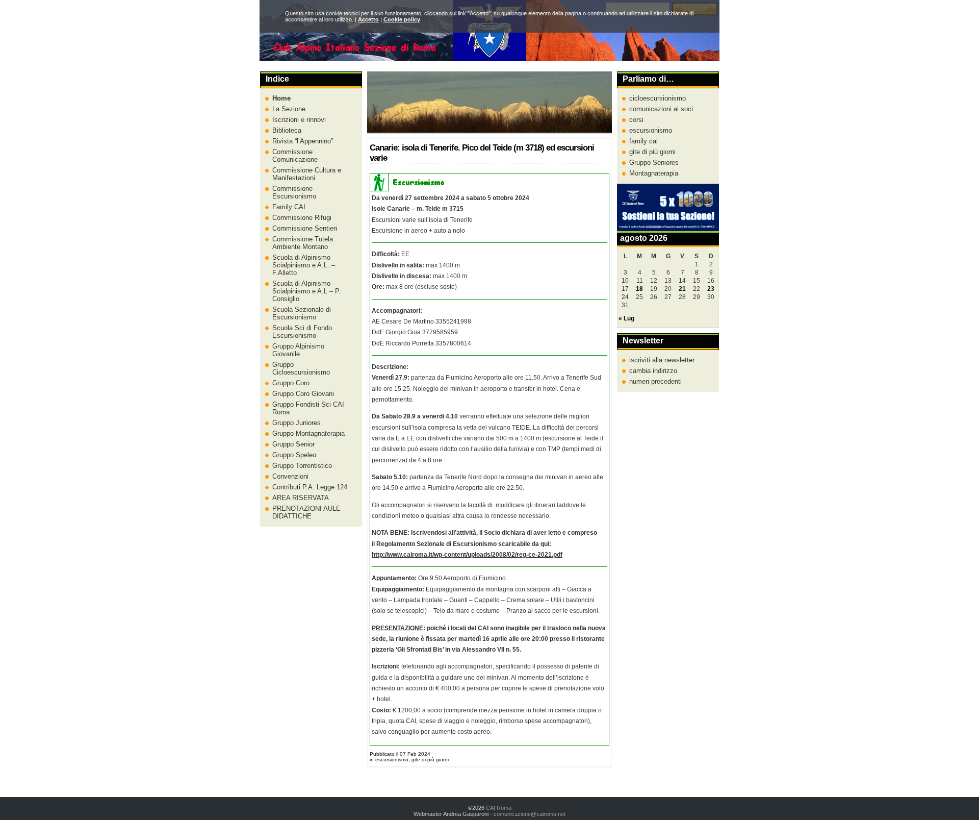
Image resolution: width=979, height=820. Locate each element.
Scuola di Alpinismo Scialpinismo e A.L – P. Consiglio (306, 291)
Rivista (301, 141)
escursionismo (650, 130)
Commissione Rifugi (301, 217)
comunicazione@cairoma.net (529, 814)
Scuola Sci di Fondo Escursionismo (302, 331)
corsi (636, 119)
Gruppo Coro (291, 383)
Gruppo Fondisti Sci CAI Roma (308, 408)
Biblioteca (286, 130)
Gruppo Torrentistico (302, 465)
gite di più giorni (652, 152)
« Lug (626, 318)
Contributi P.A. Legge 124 (309, 487)
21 (682, 288)
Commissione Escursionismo (294, 192)
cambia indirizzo (653, 371)
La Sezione (288, 109)
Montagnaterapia (653, 173)
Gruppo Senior (293, 444)
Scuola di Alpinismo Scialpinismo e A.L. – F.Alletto (303, 265)
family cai (643, 141)
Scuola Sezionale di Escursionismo (301, 313)
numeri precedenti (655, 381)
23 (710, 288)
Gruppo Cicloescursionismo (301, 368)
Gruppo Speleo (294, 455)
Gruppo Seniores (654, 162)
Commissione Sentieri (304, 228)
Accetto (368, 19)
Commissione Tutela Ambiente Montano (302, 243)
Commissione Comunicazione (295, 155)
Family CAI (288, 207)
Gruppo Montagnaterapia (308, 433)
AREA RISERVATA (300, 498)
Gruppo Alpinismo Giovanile (298, 350)
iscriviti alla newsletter (661, 360)
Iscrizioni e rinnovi (299, 119)
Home (281, 98)
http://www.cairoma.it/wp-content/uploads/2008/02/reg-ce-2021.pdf (467, 554)
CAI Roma (498, 808)
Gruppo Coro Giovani (303, 393)
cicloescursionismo (657, 98)
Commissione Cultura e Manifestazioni (306, 174)
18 (639, 288)
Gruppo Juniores (296, 423)
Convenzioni (290, 476)
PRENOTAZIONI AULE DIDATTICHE (306, 512)
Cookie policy (401, 19)
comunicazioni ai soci (661, 109)
